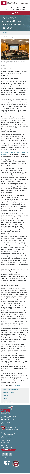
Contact (12, 9)
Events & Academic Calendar (10, 389)
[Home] (15, 3)
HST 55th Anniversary (8, 399)
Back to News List (8, 33)
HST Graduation (7, 396)
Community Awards (8, 392)
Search (6, 9)
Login (23, 9)
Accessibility (4, 458)
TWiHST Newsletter (8, 402)
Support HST (18, 9)
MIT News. (17, 385)
